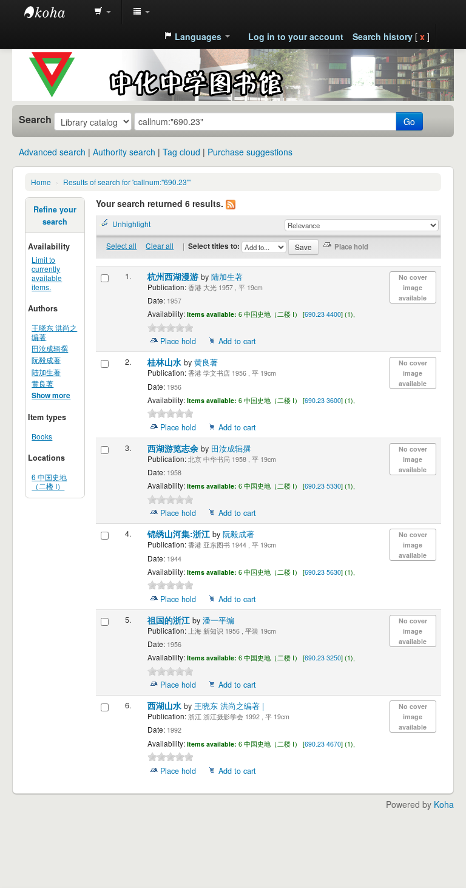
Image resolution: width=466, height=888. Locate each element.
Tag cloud (181, 152)
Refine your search (54, 215)
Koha (444, 804)
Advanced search (52, 152)
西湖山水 (165, 705)
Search (35, 120)
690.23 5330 (323, 485)
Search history (383, 36)
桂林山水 (165, 362)
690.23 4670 (323, 743)
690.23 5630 (323, 572)
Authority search (124, 152)
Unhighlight (131, 224)
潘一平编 (218, 620)
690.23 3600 (323, 400)
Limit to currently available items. (47, 273)
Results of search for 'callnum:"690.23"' (127, 182)
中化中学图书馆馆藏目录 (54, 12)
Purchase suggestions (250, 152)
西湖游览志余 (174, 448)
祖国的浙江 (169, 620)
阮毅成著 (46, 359)
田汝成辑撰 (50, 348)
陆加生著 (46, 372)
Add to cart (237, 341)
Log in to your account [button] (295, 36)
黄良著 (42, 383)
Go (409, 121)
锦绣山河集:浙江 (179, 534)
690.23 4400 (323, 314)
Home (41, 182)
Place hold (178, 341)
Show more (51, 395)
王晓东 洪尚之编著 (54, 332)
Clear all (160, 245)
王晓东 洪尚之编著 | (229, 705)
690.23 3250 (323, 657)
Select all (121, 245)
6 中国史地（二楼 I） (49, 481)
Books (42, 436)
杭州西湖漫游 (174, 276)
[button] (102, 12)
